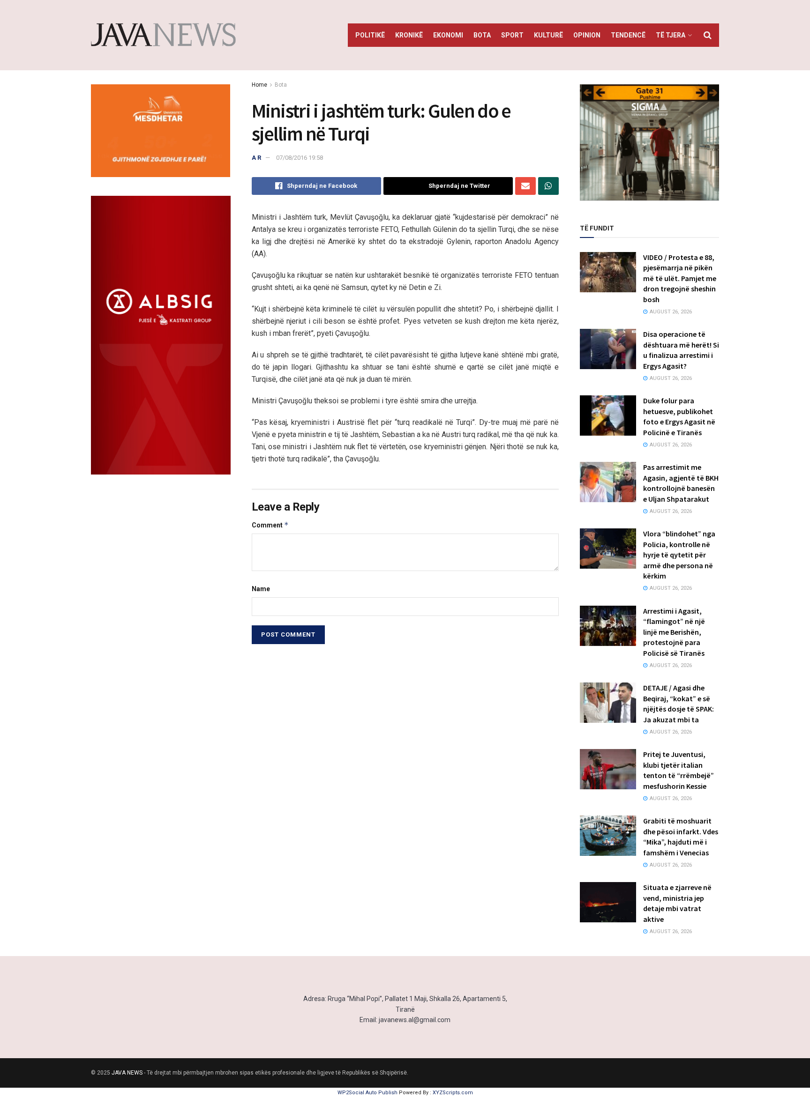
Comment (270, 524)
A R (256, 157)
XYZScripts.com (453, 1093)
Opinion (586, 35)
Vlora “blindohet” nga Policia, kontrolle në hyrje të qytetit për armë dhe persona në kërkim (679, 554)
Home (259, 85)
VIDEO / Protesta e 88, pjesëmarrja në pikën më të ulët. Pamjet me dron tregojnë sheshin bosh (679, 278)
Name (261, 589)
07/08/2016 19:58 (299, 157)
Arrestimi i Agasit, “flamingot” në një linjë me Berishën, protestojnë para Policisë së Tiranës (674, 632)
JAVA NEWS (127, 1072)
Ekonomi (448, 35)
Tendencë (628, 35)
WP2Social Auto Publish (368, 1093)
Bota (482, 35)
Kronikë (409, 35)
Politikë (370, 35)
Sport (512, 35)
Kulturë (548, 35)
